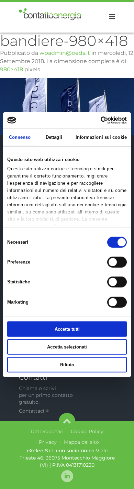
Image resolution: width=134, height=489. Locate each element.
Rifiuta (67, 364)
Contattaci (31, 411)
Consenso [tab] (20, 137)
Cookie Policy (87, 431)
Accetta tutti (67, 329)
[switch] (117, 262)
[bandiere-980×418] (67, 105)
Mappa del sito (81, 442)
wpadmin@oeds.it (65, 53)
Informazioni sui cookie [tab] (101, 137)
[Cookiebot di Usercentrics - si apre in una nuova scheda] (96, 120)
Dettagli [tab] (54, 137)
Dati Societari (47, 431)
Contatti (33, 377)
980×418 (11, 69)
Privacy (48, 442)
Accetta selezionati (67, 347)
